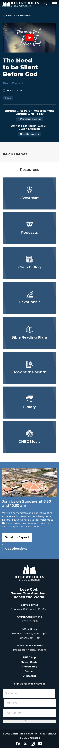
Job (9, 98)
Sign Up (29, 721)
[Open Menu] (54, 3)
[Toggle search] (45, 3)
